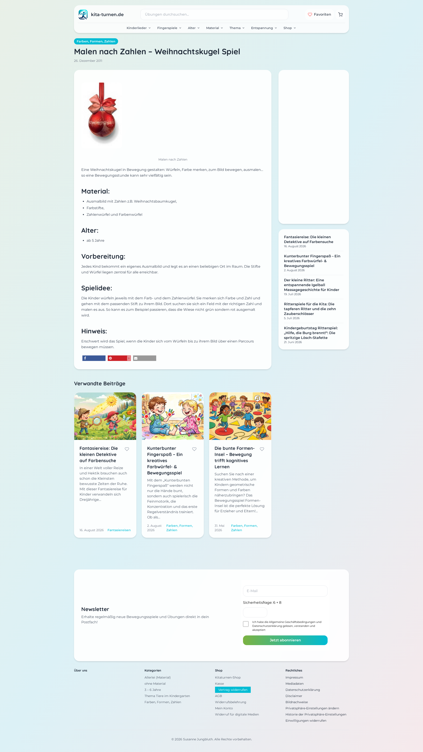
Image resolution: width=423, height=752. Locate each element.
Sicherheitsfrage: (262, 602)
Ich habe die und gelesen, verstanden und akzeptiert (286, 625)
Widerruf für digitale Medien (237, 714)
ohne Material (155, 684)
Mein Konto (224, 708)
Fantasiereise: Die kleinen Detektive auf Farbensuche (308, 239)
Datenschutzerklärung (267, 626)
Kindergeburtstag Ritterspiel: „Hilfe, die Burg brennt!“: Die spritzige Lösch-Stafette (311, 333)
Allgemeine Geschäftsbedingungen (292, 622)
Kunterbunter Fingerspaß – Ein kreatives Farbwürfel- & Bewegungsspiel (312, 261)
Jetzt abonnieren (285, 640)
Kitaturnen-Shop (228, 677)
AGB (218, 696)
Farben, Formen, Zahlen (96, 41)
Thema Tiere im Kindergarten (167, 696)
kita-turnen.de (107, 14)
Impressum (294, 677)
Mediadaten (295, 684)
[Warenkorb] (340, 14)
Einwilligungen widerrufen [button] (306, 721)
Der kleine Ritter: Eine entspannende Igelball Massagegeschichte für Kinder (311, 285)
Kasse (219, 684)
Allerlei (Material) (158, 677)
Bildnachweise (297, 702)
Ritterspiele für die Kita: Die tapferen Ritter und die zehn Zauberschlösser (310, 309)
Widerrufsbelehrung (230, 702)
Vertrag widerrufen (232, 690)
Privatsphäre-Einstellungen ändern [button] (312, 708)
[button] (94, 358)
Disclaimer (294, 696)
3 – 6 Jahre (153, 690)
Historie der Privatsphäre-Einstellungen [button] (316, 714)
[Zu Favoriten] (127, 449)
